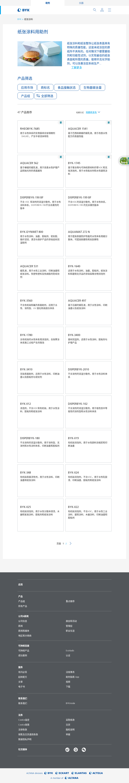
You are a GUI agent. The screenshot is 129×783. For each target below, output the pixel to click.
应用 (20, 584)
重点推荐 (70, 601)
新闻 (20, 625)
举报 (68, 734)
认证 (68, 655)
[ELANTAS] (79, 773)
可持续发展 (23, 645)
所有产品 (22, 606)
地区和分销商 (24, 635)
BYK (19, 19)
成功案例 (22, 655)
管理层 (69, 625)
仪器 (81, 3)
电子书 (21, 686)
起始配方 (22, 676)
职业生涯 (70, 630)
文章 (20, 681)
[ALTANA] (71, 778)
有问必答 (22, 672)
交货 (68, 724)
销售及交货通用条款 (28, 734)
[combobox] (52, 148)
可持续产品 (23, 650)
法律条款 (22, 729)
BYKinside (70, 703)
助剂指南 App (72, 676)
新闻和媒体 (23, 630)
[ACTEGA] (96, 773)
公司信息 (22, 621)
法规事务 (70, 672)
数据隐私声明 (24, 739)
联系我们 (22, 703)
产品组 (21, 601)
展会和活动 (71, 621)
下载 (68, 686)
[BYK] (48, 773)
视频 (68, 681)
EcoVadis (70, 650)
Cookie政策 (23, 724)
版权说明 (70, 729)
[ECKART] (62, 773)
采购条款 (70, 719)
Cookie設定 (23, 719)
